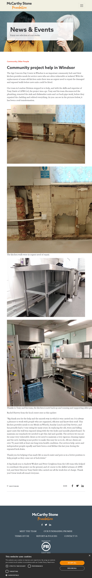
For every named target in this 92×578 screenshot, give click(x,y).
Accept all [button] (72, 563)
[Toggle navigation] (81, 5)
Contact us (70, 536)
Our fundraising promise (58, 531)
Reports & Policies (46, 536)
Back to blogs (14, 486)
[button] (31, 575)
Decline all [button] (72, 568)
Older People (23, 61)
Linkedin (82, 485)
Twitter (77, 485)
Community (12, 61)
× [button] (89, 555)
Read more (51, 562)
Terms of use (22, 536)
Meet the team (28, 531)
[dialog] (46, 565)
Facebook (72, 485)
